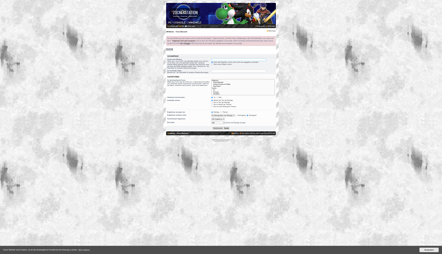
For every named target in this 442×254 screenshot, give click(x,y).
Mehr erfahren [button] (84, 250)
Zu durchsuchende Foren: (176, 80)
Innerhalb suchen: (173, 100)
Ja (214, 97)
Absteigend (252, 115)
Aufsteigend (241, 115)
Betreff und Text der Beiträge (223, 100)
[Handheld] (243, 94)
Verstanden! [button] (429, 250)
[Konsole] (243, 92)
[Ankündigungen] (243, 82)
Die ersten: (171, 122)
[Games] (243, 88)
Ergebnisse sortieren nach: (176, 115)
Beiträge (216, 112)
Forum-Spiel (191, 26)
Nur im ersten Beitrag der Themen (224, 106)
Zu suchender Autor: (174, 71)
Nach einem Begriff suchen (222, 64)
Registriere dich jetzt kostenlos (183, 41)
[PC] (243, 90)
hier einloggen (185, 43)
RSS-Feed (272, 31)
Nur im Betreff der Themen (222, 104)
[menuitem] (181, 26)
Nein (220, 97)
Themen (225, 112)
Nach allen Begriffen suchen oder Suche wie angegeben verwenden (235, 62)
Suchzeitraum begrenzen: (176, 119)
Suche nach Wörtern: (174, 59)
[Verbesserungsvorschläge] (243, 84)
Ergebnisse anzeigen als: (176, 112)
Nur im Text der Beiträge (221, 102)
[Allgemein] (243, 80)
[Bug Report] (243, 86)
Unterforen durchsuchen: (176, 97)
